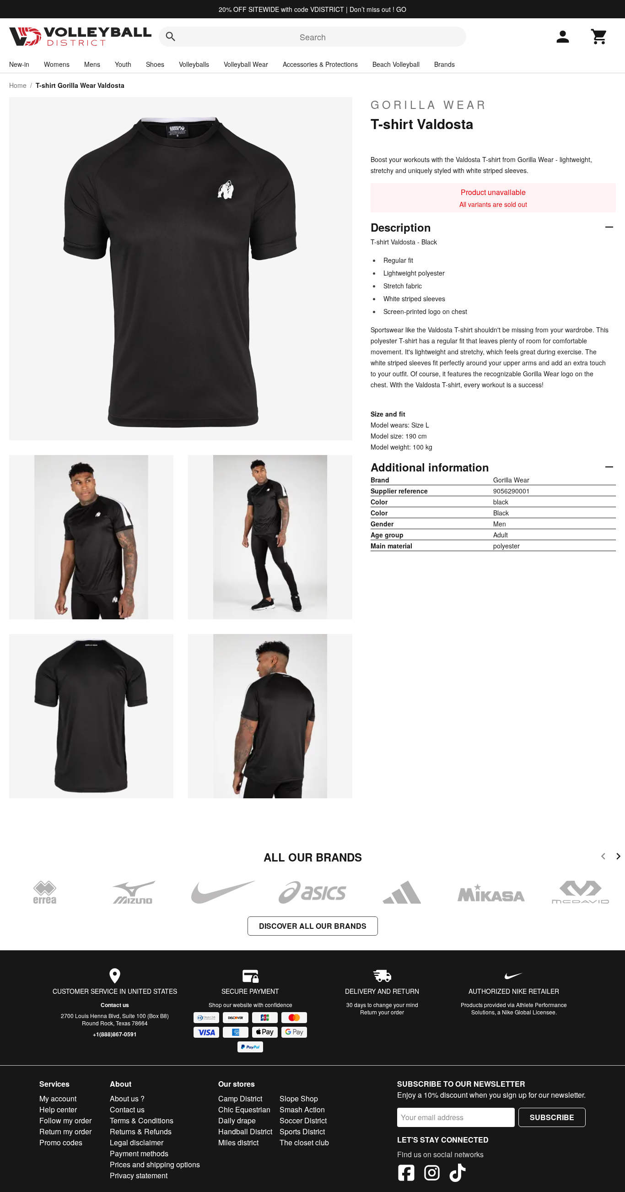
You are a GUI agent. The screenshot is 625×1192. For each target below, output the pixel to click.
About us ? (127, 1098)
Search (313, 37)
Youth (123, 64)
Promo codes (60, 1142)
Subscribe (552, 1117)
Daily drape (237, 1120)
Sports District (302, 1131)
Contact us (115, 1004)
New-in (19, 64)
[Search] (170, 37)
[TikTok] (457, 1174)
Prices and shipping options (155, 1164)
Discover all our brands (312, 926)
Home (18, 85)
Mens (92, 64)
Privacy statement (138, 1175)
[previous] (603, 858)
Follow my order (65, 1120)
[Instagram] (432, 1174)
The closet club (304, 1142)
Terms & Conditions (141, 1120)
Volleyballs (194, 64)
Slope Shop (299, 1098)
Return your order (382, 1012)
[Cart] (599, 36)
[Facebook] (406, 1174)
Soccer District (303, 1120)
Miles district (238, 1142)
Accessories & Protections (320, 64)
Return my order (65, 1131)
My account (57, 1098)
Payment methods (139, 1153)
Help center (58, 1109)
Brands (444, 64)
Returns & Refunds (141, 1131)
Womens (57, 64)
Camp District (240, 1098)
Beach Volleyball (396, 64)
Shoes (155, 64)
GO (401, 9)
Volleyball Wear (246, 64)
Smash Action (302, 1109)
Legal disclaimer (136, 1142)
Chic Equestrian (244, 1109)
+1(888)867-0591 (115, 1034)
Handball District (245, 1131)
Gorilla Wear (429, 104)
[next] (618, 858)
